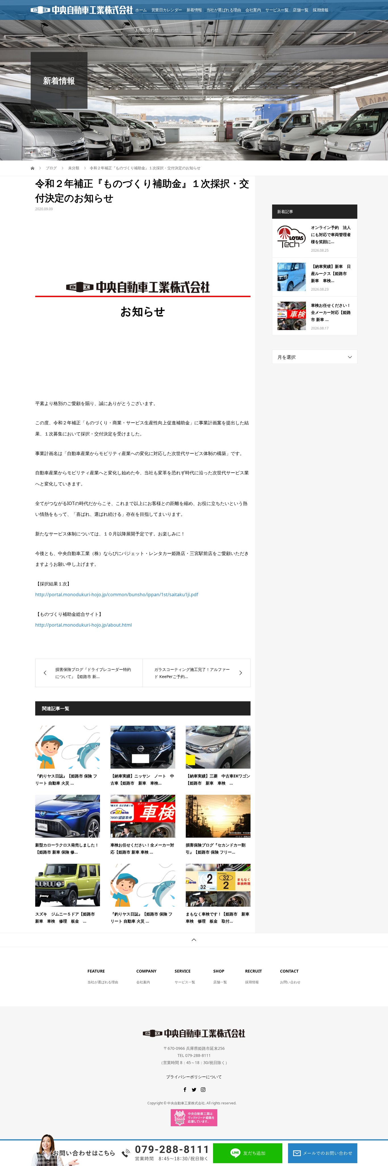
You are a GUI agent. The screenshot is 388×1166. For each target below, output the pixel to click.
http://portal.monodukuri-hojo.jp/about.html (83, 625)
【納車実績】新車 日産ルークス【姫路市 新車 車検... (331, 273)
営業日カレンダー (166, 9)
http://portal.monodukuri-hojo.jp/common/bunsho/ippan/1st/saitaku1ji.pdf (116, 594)
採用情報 (320, 9)
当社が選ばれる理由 (223, 9)
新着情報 (194, 9)
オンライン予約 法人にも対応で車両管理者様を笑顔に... (331, 234)
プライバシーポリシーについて (194, 1076)
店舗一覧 (300, 9)
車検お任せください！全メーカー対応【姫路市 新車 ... (331, 312)
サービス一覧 (276, 9)
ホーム (141, 9)
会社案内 (253, 9)
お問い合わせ (146, 29)
